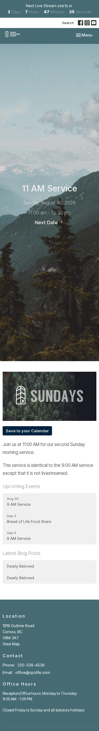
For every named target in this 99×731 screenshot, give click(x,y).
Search (68, 23)
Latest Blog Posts (21, 553)
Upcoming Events (21, 486)
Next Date (47, 222)
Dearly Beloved (20, 566)
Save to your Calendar (27, 430)
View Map (11, 643)
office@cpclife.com (32, 672)
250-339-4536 (31, 665)
